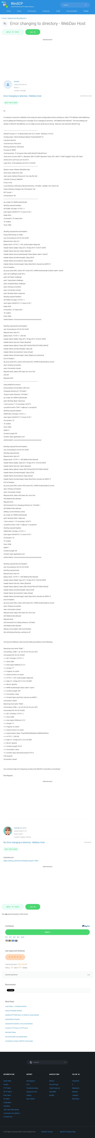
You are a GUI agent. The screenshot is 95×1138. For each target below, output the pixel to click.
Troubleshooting (32, 1088)
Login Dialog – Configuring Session (16, 1006)
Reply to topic (12, 32)
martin (16, 828)
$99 (18, 937)
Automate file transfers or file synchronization (19, 1024)
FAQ (27, 1084)
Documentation (71, 11)
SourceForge (53, 1084)
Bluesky (75, 1092)
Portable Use (7, 1117)
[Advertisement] (47, 57)
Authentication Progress (12, 1019)
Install (58, 11)
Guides (5, 1084)
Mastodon (75, 1088)
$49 (14, 937)
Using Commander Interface (13, 1011)
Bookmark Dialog (10, 1032)
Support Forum (31, 1092)
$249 (22, 937)
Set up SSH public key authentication (16, 1037)
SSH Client (7, 1095)
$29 (10, 937)
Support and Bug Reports (17, 18)
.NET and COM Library (11, 1110)
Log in (33, 32)
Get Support (30, 1081)
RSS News (75, 1099)
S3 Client (6, 1099)
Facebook (75, 1081)
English (36, 1062)
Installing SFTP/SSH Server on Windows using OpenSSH (22, 1015)
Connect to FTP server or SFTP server (16, 1028)
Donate (47, 932)
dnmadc (16, 81)
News (19, 11)
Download (46, 11)
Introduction (32, 11)
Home (9, 11)
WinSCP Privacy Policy (68, 1132)
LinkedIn (75, 1095)
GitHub (51, 1081)
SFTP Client (7, 1092)
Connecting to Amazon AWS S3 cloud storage (19, 1041)
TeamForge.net (54, 1088)
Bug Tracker (30, 1099)
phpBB (51, 1095)
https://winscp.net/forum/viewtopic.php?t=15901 (21, 861)
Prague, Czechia (25, 837)
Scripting (6, 1106)
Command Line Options (11, 1113)
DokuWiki (52, 1092)
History (28, 1095)
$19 (6, 937)
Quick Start (7, 1081)
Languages (7, 1102)
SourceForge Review (11, 975)
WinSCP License (47, 1132)
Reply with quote (11, 103)
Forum (86, 11)
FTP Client (7, 1088)
